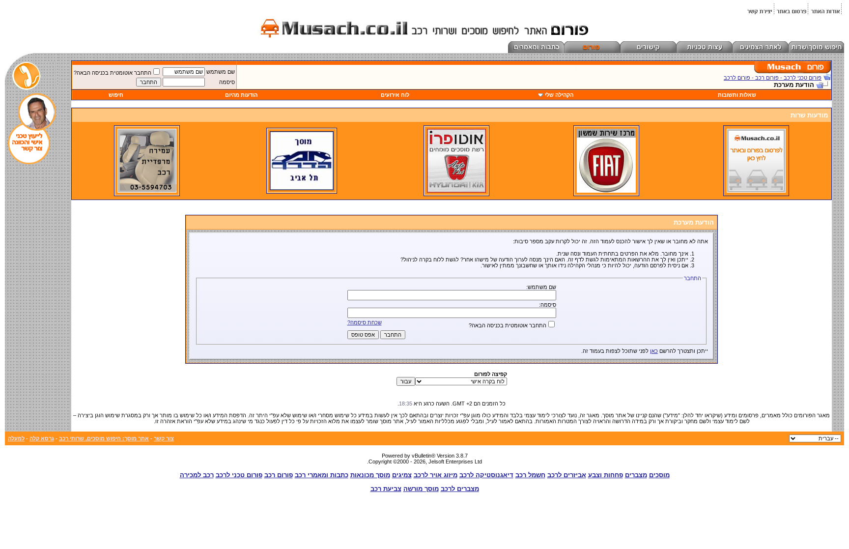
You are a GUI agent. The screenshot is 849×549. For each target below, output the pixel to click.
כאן (654, 351)
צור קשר (164, 438)
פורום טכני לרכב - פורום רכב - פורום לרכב (772, 78)
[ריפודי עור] (146, 191)
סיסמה (227, 82)
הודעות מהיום (241, 95)
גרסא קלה (41, 438)
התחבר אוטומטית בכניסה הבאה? (112, 73)
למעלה (16, 438)
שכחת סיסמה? (364, 322)
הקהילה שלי (559, 95)
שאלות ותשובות (737, 95)
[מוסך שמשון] (606, 191)
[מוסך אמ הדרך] (302, 188)
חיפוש (116, 95)
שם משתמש (220, 72)
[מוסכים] (756, 191)
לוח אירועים (395, 95)
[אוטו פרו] (456, 191)
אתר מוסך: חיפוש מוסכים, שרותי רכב (104, 438)
